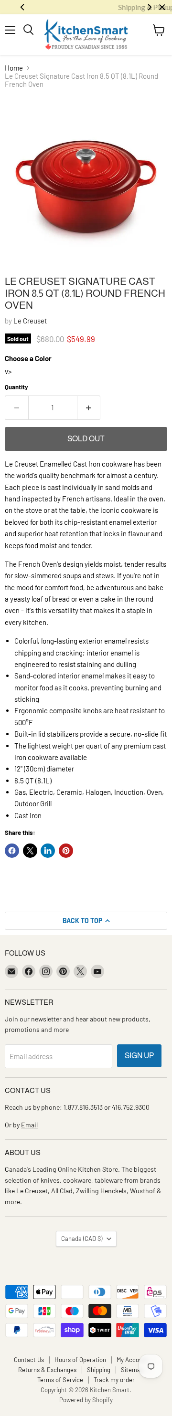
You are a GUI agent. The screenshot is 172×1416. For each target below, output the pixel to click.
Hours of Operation (80, 1360)
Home (14, 68)
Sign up (139, 1056)
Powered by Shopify (86, 1400)
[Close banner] (162, 7)
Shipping (98, 1370)
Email (29, 1125)
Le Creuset (30, 320)
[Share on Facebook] (12, 850)
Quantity (16, 387)
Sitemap (132, 1370)
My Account (132, 1360)
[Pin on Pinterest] (66, 850)
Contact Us (29, 1360)
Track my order (114, 1380)
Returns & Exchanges (47, 1370)
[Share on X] (30, 850)
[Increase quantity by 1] (89, 407)
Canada (81, 1238)
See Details (119, 7)
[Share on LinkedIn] (48, 850)
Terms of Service (60, 1380)
